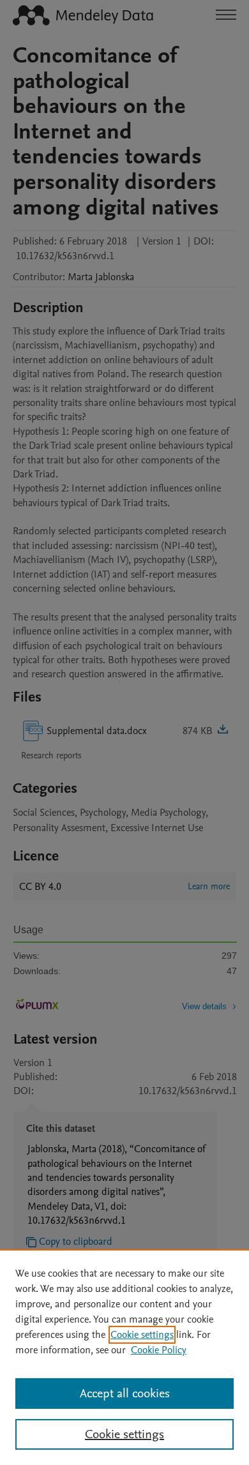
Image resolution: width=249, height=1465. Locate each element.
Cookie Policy (158, 1350)
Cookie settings (142, 1335)
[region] (124, 1357)
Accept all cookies (125, 1393)
